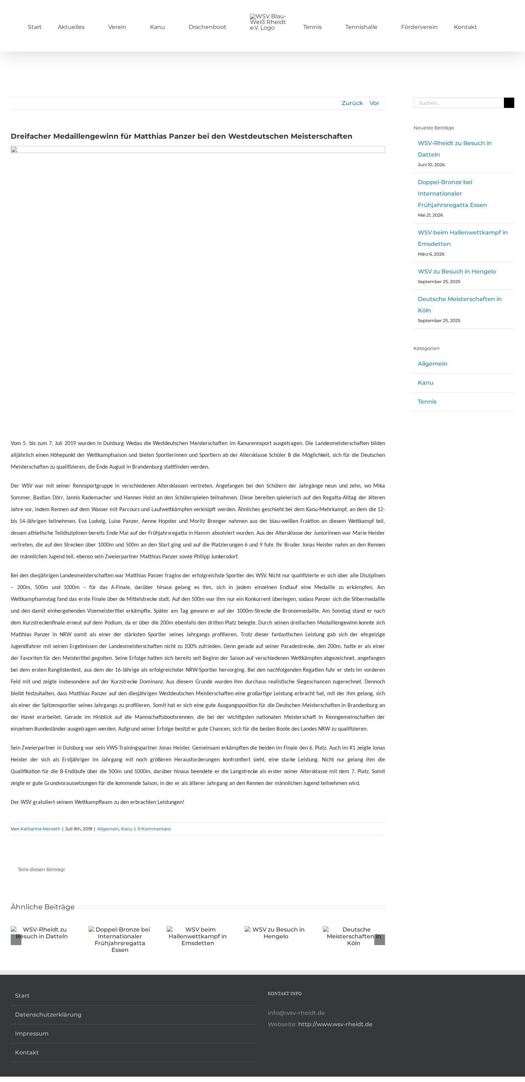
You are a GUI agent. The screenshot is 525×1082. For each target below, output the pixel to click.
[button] (455, 26)
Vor (374, 103)
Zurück (352, 103)
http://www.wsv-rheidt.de (335, 1024)
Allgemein (108, 828)
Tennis (427, 401)
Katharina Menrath (40, 828)
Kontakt (27, 1052)
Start (22, 995)
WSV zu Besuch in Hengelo (457, 271)
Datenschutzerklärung (48, 1014)
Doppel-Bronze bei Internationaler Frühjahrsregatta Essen (452, 193)
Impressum (32, 1033)
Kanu (126, 828)
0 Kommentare (154, 828)
